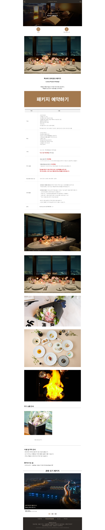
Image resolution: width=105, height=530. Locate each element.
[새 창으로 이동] (52, 106)
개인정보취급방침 (49, 518)
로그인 (58, 518)
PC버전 (65, 518)
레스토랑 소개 (67, 32)
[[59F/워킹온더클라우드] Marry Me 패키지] (52, 474)
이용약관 (40, 518)
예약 (38, 32)
